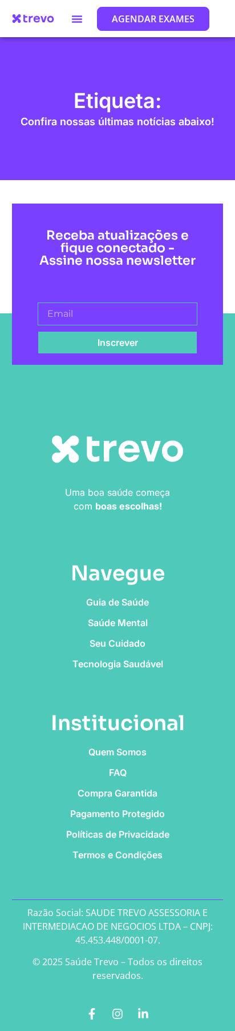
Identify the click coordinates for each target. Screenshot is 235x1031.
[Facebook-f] (91, 1013)
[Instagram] (117, 1013)
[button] (77, 18)
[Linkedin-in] (143, 1013)
